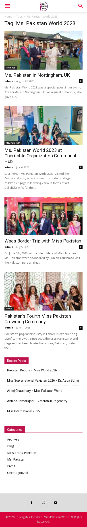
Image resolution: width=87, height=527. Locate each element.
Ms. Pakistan (13, 142)
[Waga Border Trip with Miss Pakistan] (43, 216)
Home (8, 16)
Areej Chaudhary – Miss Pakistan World (34, 391)
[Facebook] (31, 502)
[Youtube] (55, 502)
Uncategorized (17, 473)
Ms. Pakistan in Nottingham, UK (37, 75)
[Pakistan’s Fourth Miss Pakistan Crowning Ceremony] (43, 291)
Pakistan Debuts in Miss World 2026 (32, 370)
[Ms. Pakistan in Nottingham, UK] (43, 50)
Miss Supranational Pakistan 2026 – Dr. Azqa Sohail (43, 380)
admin (8, 81)
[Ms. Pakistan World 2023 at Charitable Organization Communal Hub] (43, 125)
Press (9, 308)
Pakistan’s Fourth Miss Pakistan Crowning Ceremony (37, 318)
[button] (7, 6)
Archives (10, 67)
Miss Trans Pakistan (21, 453)
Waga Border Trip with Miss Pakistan (42, 241)
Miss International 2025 (23, 411)
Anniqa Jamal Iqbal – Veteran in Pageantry (37, 401)
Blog (8, 233)
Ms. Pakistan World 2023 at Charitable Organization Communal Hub (40, 156)
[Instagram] (43, 502)
